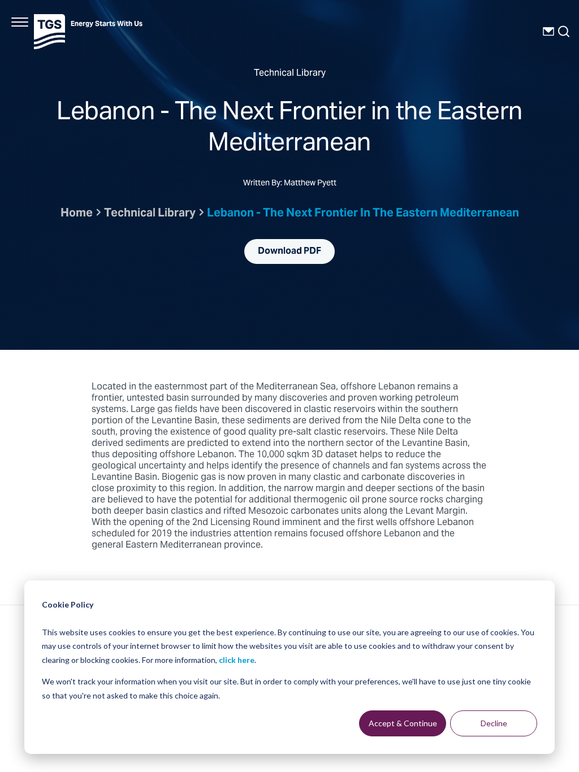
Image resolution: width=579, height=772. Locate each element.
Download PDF (289, 251)
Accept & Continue (403, 723)
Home (77, 214)
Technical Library (150, 214)
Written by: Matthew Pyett (289, 184)
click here (236, 660)
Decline (494, 723)
